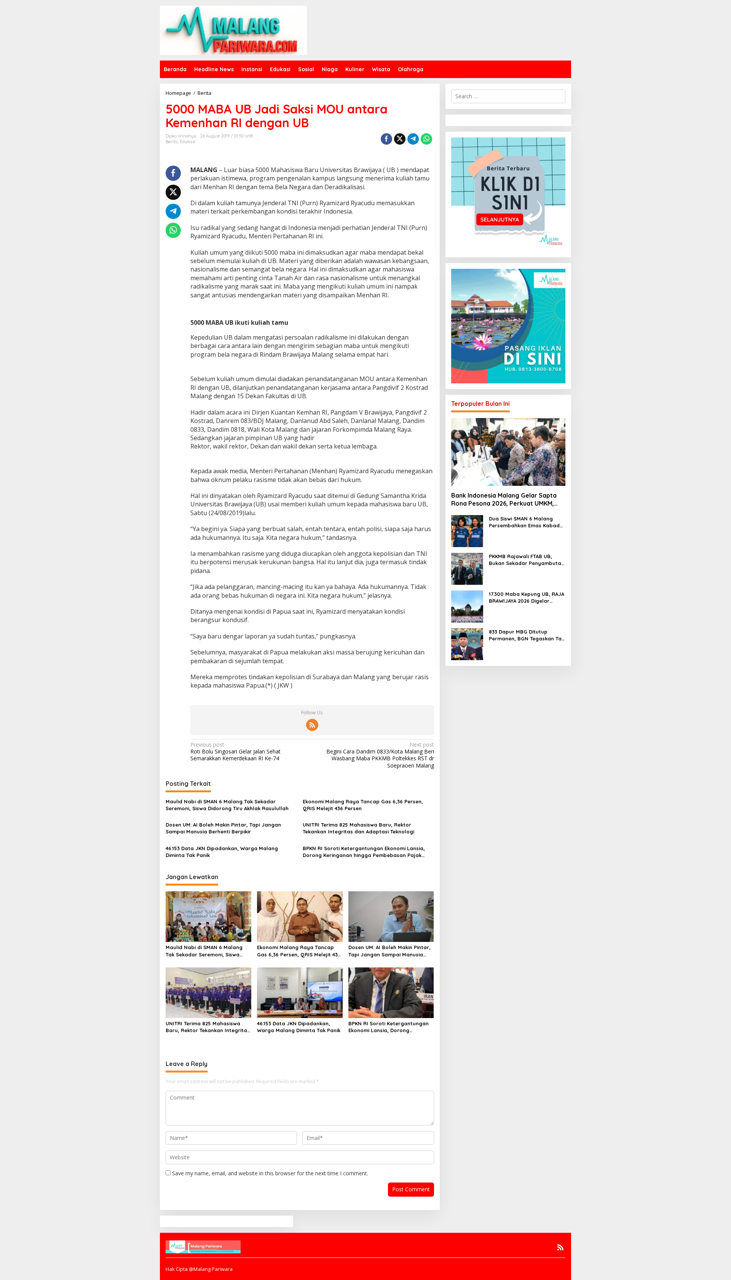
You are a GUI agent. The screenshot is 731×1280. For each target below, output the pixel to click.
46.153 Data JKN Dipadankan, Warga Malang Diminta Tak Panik (222, 851)
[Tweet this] (399, 139)
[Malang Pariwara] (233, 29)
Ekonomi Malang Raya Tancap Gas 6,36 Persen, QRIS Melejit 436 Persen (363, 804)
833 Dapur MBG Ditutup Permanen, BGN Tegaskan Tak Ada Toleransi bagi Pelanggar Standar (526, 635)
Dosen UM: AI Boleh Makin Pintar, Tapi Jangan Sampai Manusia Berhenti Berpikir (223, 828)
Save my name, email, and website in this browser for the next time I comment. (270, 1173)
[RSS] (312, 725)
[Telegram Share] (413, 139)
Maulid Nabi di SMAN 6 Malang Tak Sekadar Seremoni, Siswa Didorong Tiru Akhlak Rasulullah (227, 804)
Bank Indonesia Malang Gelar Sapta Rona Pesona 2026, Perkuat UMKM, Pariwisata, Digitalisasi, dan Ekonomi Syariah (505, 500)
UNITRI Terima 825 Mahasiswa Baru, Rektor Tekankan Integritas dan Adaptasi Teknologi (358, 828)
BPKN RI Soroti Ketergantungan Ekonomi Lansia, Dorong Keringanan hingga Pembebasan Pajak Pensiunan (364, 852)
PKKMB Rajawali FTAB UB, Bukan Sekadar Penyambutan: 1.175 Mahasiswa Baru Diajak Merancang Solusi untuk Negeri (527, 560)
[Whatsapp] (426, 139)
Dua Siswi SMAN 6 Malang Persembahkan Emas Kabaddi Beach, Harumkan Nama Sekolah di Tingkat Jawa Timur (526, 522)
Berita (172, 141)
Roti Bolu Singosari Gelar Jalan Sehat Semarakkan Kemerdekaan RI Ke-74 (235, 751)
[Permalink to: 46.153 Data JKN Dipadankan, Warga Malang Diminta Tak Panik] (300, 992)
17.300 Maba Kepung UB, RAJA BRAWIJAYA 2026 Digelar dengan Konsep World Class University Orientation (526, 597)
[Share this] (386, 139)
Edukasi (187, 141)
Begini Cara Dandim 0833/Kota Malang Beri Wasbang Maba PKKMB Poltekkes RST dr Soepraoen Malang (380, 755)
